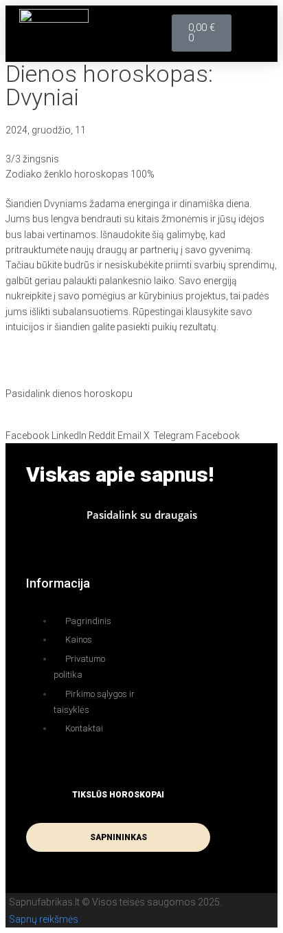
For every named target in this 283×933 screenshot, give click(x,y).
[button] (253, 33)
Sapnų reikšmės (43, 919)
